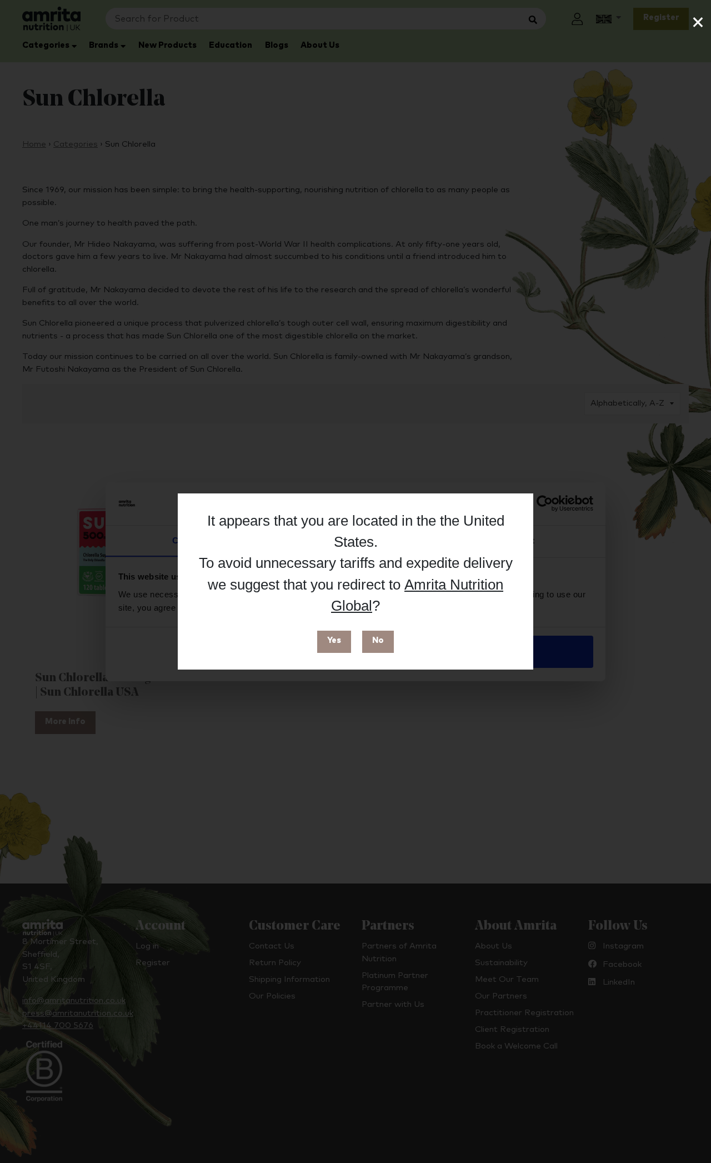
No (378, 640)
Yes (334, 640)
